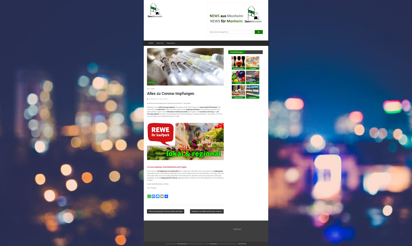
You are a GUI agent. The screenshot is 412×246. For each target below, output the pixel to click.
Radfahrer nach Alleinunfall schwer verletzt (206, 211)
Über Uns (160, 43)
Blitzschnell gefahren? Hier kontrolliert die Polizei (166, 211)
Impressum (171, 43)
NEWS (151, 43)
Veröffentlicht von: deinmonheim (158, 99)
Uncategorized (152, 82)
